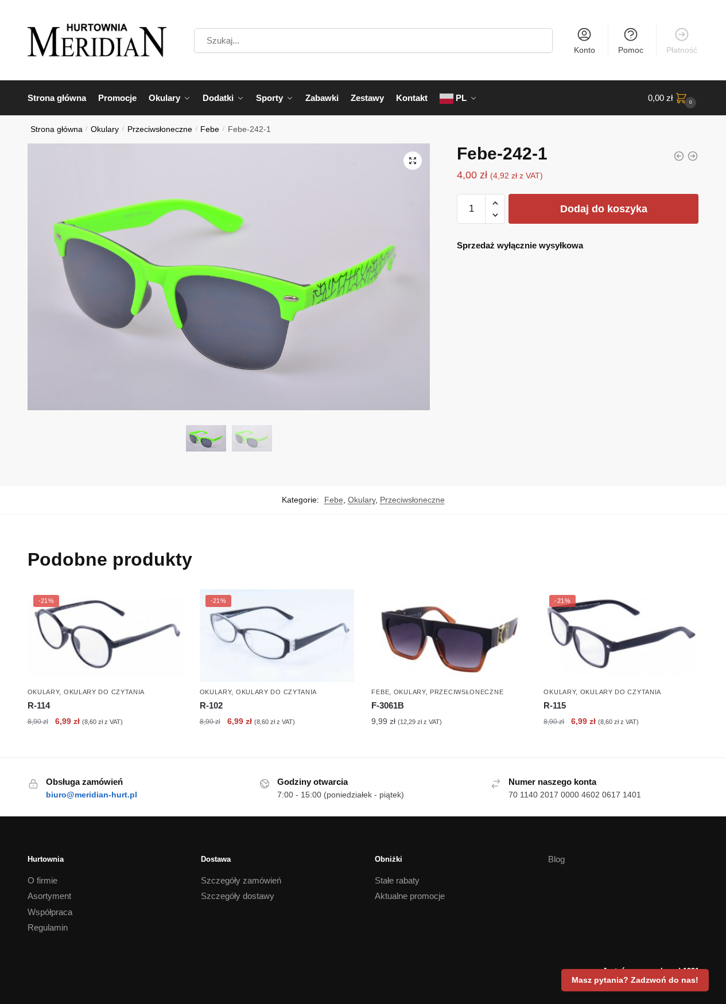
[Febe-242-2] (679, 156)
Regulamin (48, 927)
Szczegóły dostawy (237, 896)
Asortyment (49, 896)
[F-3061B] (448, 635)
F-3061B (387, 705)
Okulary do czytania (104, 691)
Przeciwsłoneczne (159, 129)
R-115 (554, 705)
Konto (584, 50)
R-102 (211, 705)
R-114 (39, 705)
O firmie (42, 880)
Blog (556, 859)
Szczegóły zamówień (241, 880)
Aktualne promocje (410, 896)
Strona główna (56, 129)
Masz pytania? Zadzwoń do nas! (635, 979)
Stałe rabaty (397, 880)
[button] (412, 160)
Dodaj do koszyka (603, 209)
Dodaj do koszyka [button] (105, 745)
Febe (209, 129)
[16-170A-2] (692, 156)
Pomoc (630, 50)
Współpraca (50, 912)
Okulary (105, 129)
